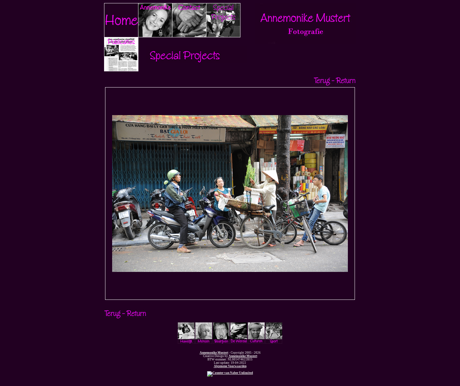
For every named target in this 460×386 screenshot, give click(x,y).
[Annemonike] (155, 36)
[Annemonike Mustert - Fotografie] (305, 42)
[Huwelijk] (186, 342)
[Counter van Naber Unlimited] (230, 373)
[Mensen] (203, 342)
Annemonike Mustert (214, 352)
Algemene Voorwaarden (230, 366)
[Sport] (273, 342)
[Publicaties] (121, 70)
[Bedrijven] (221, 342)
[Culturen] (256, 342)
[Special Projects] (223, 36)
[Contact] (189, 36)
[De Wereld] (238, 342)
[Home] (121, 36)
